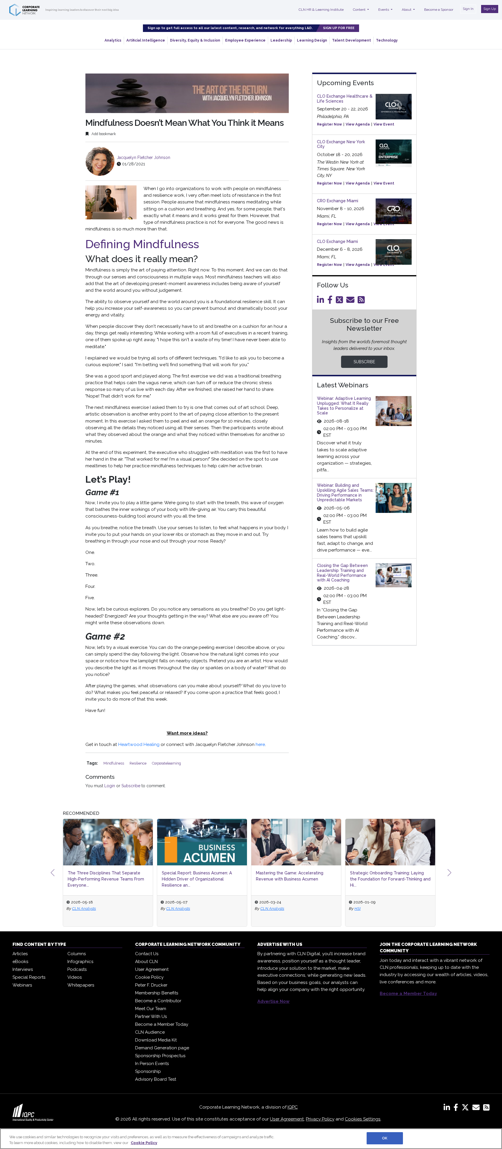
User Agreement (151, 969)
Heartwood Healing (138, 744)
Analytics (113, 40)
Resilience (138, 763)
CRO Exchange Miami (337, 200)
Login (109, 785)
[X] (466, 1108)
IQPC (293, 1107)
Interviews (22, 969)
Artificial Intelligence (145, 40)
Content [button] (359, 10)
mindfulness (114, 763)
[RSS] (486, 1108)
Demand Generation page (162, 1047)
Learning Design (312, 40)
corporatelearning (166, 763)
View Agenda (358, 124)
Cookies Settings (363, 1119)
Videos (74, 977)
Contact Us (146, 953)
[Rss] (362, 301)
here (260, 744)
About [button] (407, 10)
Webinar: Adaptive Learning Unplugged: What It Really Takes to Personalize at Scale (344, 405)
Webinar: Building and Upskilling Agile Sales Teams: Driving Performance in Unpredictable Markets (345, 492)
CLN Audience (150, 1032)
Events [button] (384, 10)
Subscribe (130, 785)
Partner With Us (151, 1016)
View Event (384, 124)
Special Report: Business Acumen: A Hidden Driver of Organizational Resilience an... (197, 879)
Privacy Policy (320, 1119)
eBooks (20, 961)
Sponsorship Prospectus (160, 1055)
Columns (76, 953)
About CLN (146, 961)
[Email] (351, 301)
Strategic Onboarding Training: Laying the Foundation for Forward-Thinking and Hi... (390, 879)
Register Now (329, 124)
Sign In (468, 9)
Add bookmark (103, 134)
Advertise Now (273, 1001)
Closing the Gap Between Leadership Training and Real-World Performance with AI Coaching (342, 572)
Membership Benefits (156, 993)
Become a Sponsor (438, 10)
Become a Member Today (161, 1024)
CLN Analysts (84, 908)
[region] (251, 1138)
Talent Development (351, 40)
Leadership (281, 40)
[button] (52, 873)
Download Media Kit (156, 1040)
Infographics (80, 961)
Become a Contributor (158, 1000)
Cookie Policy (149, 977)
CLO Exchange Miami (337, 241)
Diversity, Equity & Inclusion (195, 40)
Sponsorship (148, 1071)
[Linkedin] (321, 301)
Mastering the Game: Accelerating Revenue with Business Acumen (289, 876)
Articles (20, 953)
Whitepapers (80, 985)
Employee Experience (245, 40)
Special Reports (28, 977)
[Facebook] (331, 301)
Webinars (22, 985)
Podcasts (77, 969)
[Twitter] (340, 301)
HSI (357, 908)
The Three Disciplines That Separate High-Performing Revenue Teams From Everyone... (106, 879)
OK (384, 1138)
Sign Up (489, 9)
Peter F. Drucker (151, 985)
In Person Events (152, 1063)
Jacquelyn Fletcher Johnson (143, 157)
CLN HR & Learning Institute (321, 10)
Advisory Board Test (155, 1079)
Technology (387, 40)
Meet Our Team (150, 1008)
